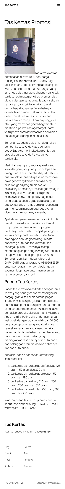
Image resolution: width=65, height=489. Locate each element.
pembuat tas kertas (47, 305)
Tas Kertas (11, 5)
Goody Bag (45, 81)
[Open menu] (58, 5)
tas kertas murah (40, 243)
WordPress (55, 482)
